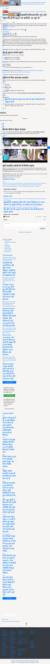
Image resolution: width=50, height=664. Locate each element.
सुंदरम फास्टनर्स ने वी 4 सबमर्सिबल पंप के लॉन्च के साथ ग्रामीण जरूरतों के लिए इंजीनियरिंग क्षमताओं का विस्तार (9, 426)
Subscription (21, 632)
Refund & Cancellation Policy (32, 660)
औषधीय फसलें (13, 638)
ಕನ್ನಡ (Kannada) (5, 645)
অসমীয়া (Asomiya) (5, 650)
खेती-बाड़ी (16, 3)
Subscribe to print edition (22, 639)
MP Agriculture (14, 185)
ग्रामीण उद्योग (37, 3)
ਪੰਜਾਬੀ (4, 652)
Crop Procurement (7, 185)
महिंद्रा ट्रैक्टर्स (5, 28)
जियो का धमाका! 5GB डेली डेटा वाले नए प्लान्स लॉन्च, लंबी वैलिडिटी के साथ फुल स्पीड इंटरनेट (9, 489)
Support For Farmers (7, 183)
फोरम (4, 140)
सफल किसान (5, 4)
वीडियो (33, 4)
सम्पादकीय (25, 4)
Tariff (19, 635)
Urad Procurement (34, 185)
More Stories (9, 382)
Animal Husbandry (6, 534)
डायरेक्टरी (42, 4)
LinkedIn (31, 644)
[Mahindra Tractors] (25, 14)
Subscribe (25, 118)
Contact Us (32, 632)
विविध (37, 12)
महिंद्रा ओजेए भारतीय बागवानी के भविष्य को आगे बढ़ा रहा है (9, 474)
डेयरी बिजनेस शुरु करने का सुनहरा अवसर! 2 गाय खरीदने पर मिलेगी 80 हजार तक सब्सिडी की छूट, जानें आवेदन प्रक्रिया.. (9, 564)
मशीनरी (33, 3)
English (4, 631)
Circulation (20, 634)
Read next (8, 196)
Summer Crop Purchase (24, 183)
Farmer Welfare (22, 186)
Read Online (20, 631)
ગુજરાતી (4, 655)
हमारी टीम (4, 143)
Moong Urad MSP (33, 183)
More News (9, 598)
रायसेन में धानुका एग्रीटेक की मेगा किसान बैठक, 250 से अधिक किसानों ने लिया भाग (9, 446)
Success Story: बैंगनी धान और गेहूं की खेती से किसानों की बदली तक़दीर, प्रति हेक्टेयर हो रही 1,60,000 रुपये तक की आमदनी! (9, 317)
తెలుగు (4, 654)
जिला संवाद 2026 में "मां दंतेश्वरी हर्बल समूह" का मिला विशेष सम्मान (9, 461)
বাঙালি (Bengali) (4, 642)
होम (8, 3)
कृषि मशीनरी (5, 30)
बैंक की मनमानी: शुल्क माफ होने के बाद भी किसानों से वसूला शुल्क (23, 210)
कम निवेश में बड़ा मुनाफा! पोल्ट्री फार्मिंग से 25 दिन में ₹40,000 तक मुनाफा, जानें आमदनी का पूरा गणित (9, 544)
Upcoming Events (22, 649)
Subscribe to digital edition (22, 643)
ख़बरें (11, 3)
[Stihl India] (14, 14)
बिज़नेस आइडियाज (6, 33)
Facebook (32, 641)
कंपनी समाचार (20, 4)
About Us (32, 631)
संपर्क (4, 144)
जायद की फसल (6, 31)
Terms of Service (21, 660)
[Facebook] (3, 123)
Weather (4, 515)
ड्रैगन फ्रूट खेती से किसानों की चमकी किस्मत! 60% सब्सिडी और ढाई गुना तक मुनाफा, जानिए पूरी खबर (9, 506)
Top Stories (7, 255)
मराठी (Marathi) (5, 637)
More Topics (5, 151)
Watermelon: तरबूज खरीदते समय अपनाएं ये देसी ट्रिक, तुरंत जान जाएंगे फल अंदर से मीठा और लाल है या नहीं (9, 371)
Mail (4, 193)
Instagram (32, 646)
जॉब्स (26, 625)
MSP (4, 182)
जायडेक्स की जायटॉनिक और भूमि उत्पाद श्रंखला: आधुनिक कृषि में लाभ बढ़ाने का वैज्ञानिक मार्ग (9, 269)
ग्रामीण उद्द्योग (12, 648)
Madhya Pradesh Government (32, 186)
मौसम (13, 3)
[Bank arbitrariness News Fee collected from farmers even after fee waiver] (20, 207)
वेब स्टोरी (41, 3)
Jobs (35, 12)
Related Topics (9, 179)
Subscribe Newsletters (9, 409)
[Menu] (6, 1)
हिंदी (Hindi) (5, 632)
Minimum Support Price (14, 186)
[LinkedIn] (3, 128)
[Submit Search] (48, 147)
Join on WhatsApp (9, 395)
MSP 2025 (27, 185)
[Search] (6, 6)
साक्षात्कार (15, 4)
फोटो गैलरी (30, 4)
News (4, 416)
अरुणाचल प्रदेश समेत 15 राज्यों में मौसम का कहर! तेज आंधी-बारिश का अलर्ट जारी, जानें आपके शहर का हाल (9, 524)
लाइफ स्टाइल (31, 12)
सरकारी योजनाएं (21, 3)
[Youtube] (3, 129)
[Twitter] (3, 126)
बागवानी (30, 3)
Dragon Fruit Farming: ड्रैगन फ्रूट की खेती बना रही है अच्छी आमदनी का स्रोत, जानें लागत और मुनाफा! (9, 292)
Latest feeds (8, 413)
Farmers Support (21, 185)
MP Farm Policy (15, 183)
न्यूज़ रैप (9, 12)
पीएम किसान (5, 34)
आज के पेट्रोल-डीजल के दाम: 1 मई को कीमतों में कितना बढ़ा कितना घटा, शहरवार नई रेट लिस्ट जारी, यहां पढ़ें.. (9, 586)
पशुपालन (26, 3)
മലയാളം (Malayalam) (5, 634)
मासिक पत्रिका (38, 4)
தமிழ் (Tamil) (5, 640)
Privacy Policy (14, 660)
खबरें (11, 631)
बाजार (9, 4)
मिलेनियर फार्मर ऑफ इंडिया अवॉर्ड (9, 27)
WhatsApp (32, 647)
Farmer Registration (41, 183)
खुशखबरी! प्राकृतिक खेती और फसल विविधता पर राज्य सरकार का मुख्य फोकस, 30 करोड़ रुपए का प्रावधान (24, 203)
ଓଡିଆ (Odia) (5, 648)
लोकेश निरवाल (11, 191)
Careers (31, 634)
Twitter (31, 643)
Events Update (21, 650)
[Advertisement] (9, 607)
